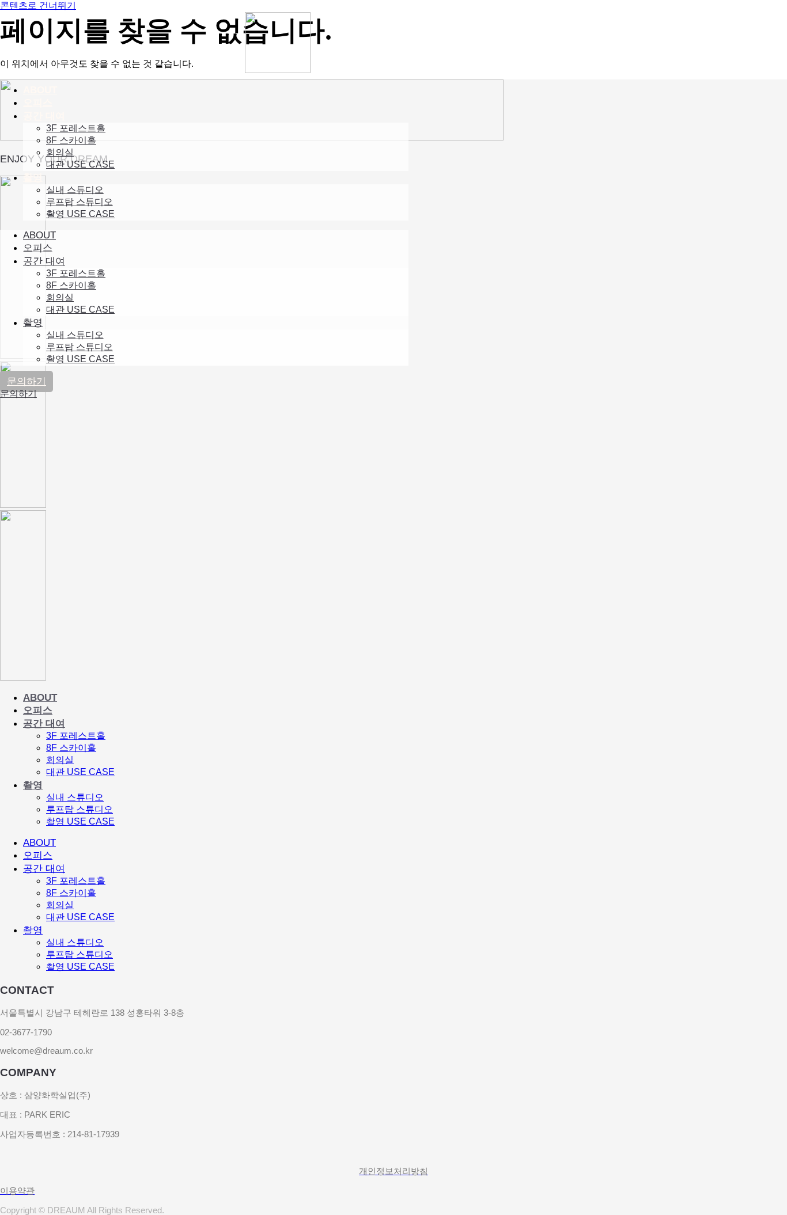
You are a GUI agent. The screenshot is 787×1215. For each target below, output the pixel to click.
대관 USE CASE (80, 164)
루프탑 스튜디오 (79, 202)
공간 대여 (44, 116)
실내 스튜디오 (75, 190)
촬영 (33, 177)
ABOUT (40, 90)
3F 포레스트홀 (75, 128)
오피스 (37, 102)
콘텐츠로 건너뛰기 (38, 5)
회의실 (60, 152)
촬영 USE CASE (80, 214)
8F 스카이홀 (71, 140)
